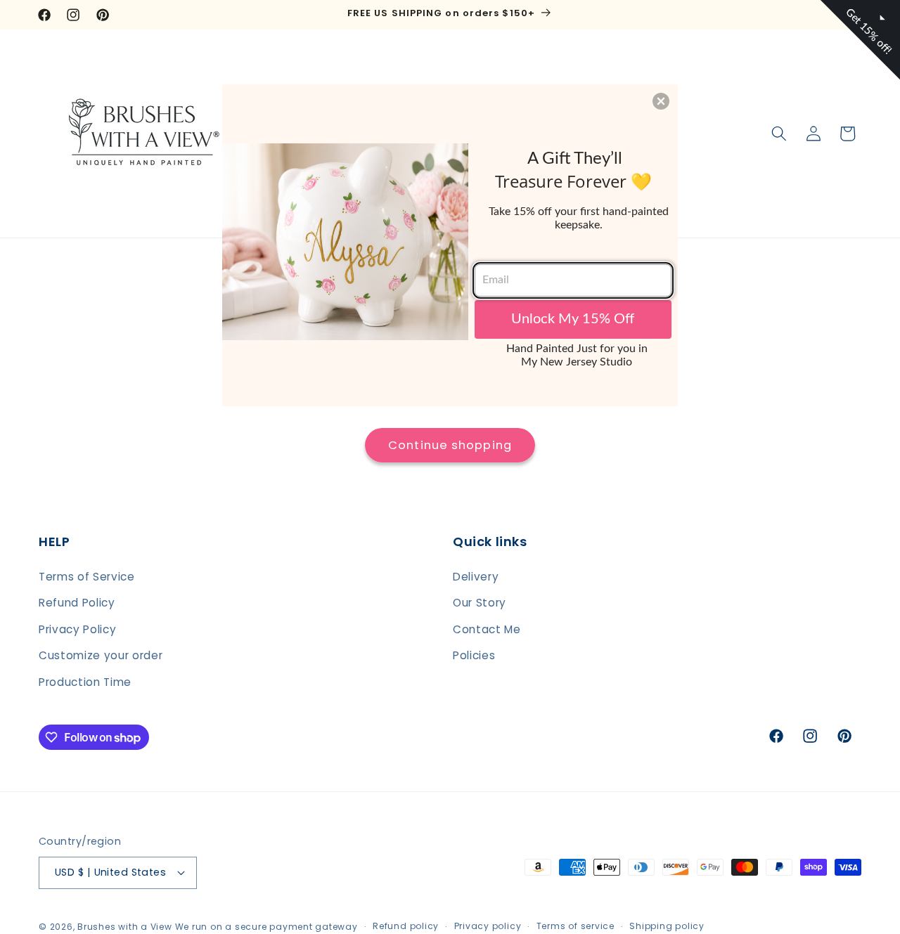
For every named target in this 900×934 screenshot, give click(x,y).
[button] (660, 101)
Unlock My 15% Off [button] (572, 319)
